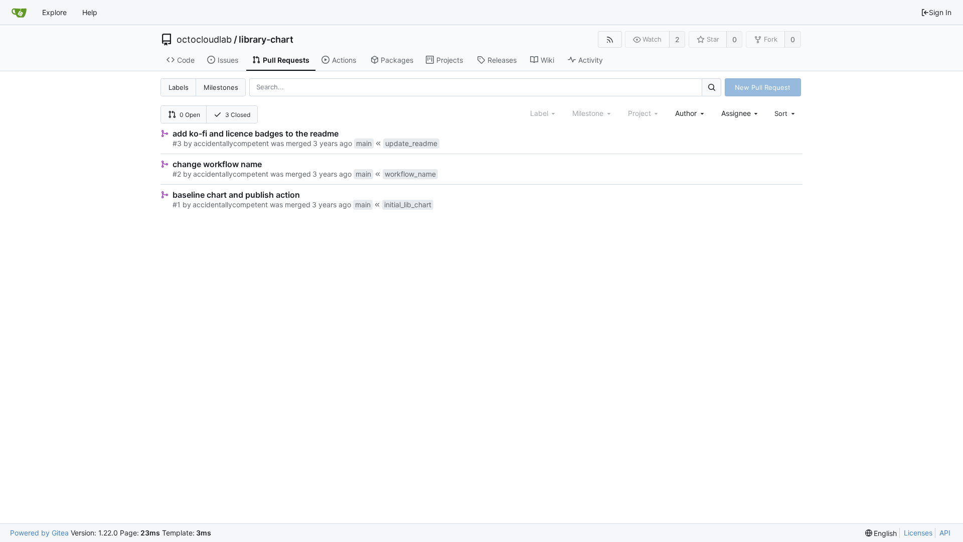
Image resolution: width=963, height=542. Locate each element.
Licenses (918, 532)
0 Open (190, 114)
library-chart (266, 40)
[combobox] (690, 113)
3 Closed (237, 114)
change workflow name (217, 164)
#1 (177, 204)
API (944, 532)
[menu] (785, 113)
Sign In (940, 12)
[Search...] (711, 87)
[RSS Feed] (609, 39)
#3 (177, 143)
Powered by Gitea (39, 532)
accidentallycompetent (231, 143)
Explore (54, 12)
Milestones (221, 87)
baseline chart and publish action (236, 195)
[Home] (19, 13)
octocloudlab (204, 40)
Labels (179, 87)
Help (89, 12)
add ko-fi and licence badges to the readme (256, 133)
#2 (177, 174)
